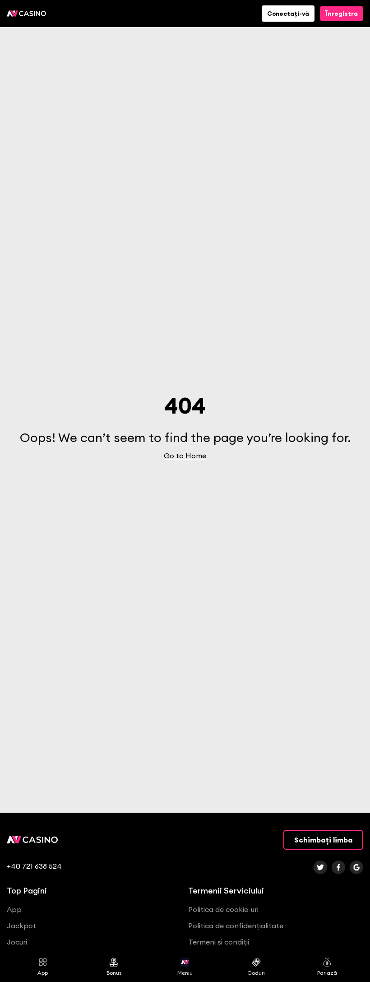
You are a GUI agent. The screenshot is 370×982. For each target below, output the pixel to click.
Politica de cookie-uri (223, 909)
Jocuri (17, 941)
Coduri (256, 972)
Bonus (113, 972)
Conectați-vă (288, 13)
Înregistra (341, 13)
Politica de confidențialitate (235, 925)
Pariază (327, 972)
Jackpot (21, 925)
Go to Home (185, 455)
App (42, 972)
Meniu (185, 972)
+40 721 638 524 (34, 865)
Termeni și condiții (218, 941)
